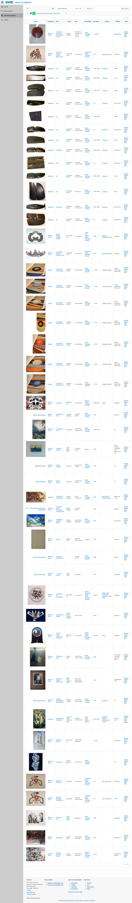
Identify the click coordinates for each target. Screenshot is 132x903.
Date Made (96, 21)
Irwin (67, 466)
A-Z (88, 885)
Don (67, 636)
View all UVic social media (75, 891)
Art (67, 596)
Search (89, 883)
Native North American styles (106, 497)
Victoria (87, 852)
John (67, 55)
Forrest (68, 538)
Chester (68, 498)
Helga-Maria (68, 818)
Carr (67, 429)
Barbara (68, 509)
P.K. (71, 466)
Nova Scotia (86, 719)
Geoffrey (68, 35)
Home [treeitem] (6, 7)
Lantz (86, 716)
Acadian (104, 721)
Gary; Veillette (68, 680)
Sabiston (68, 269)
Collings (68, 520)
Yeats (67, 447)
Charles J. (69, 521)
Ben (71, 781)
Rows (76, 8)
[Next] (128, 17)
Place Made (88, 21)
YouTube (74, 887)
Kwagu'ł (104, 235)
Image (35, 21)
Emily (70, 429)
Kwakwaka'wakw (107, 54)
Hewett (68, 613)
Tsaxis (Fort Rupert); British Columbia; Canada (87, 236)
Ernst (67, 721)
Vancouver (88, 52)
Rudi (67, 838)
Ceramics (50, 719)
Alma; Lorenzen (69, 719)
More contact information (33, 898)
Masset (87, 400)
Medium (118, 21)
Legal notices (79, 900)
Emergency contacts (89, 900)
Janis (67, 575)
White (67, 573)
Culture (107, 21)
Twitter (73, 885)
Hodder (68, 33)
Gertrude (68, 855)
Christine (68, 415)
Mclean (68, 496)
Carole (68, 270)
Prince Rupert (87, 633)
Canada (87, 35)
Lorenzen (69, 716)
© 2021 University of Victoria (67, 900)
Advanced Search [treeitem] (10, 15)
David (68, 781)
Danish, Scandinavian (106, 719)
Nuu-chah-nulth (106, 781)
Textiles (50, 270)
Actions (89, 8)
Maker (69, 21)
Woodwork (51, 68)
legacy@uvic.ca (31, 892)
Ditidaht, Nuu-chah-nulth (106, 593)
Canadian (104, 68)
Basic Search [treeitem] (8, 11)
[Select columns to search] (28, 8)
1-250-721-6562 (31, 894)
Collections (51, 21)
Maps (88, 888)
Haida (103, 403)
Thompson (69, 594)
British (109, 270)
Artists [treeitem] (6, 20)
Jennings (68, 414)
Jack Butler (68, 449)
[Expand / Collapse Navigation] (2, 2)
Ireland (87, 449)
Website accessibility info (55, 883)
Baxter (68, 760)
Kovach (68, 837)
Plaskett (68, 699)
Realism (126, 722)
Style (126, 21)
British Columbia (87, 33)
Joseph (68, 701)
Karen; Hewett (68, 615)
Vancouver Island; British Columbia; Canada (88, 781)
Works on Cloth (50, 700)
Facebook (74, 883)
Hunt (67, 235)
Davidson (69, 402)
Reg (67, 403)
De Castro (69, 67)
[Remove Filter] (66, 13)
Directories (90, 887)
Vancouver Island (88, 593)
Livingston (69, 53)
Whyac (87, 591)
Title (60, 21)
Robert (68, 69)
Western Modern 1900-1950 (126, 34)
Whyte (68, 508)
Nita (67, 540)
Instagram (74, 888)
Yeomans (68, 634)
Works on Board (50, 656)
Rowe (67, 816)
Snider (68, 853)
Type (76, 21)
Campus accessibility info (55, 885)
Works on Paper (50, 34)
